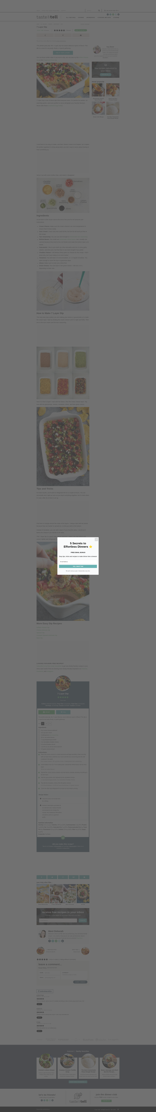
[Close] (96, 539)
